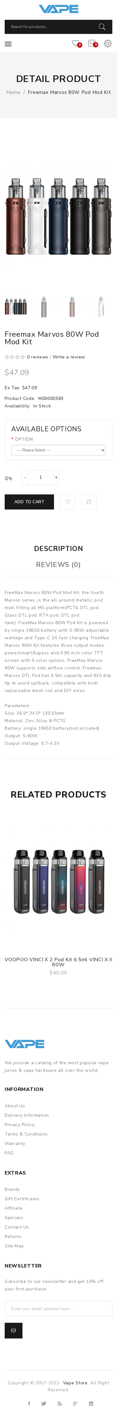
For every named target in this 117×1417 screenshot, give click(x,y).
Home (13, 92)
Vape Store (75, 1383)
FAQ (9, 1153)
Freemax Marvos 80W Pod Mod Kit (69, 92)
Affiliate (13, 1208)
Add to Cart (29, 502)
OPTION (24, 439)
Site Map (14, 1246)
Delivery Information (27, 1115)
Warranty (15, 1144)
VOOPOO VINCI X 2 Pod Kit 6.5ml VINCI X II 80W (58, 962)
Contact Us (17, 1227)
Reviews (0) (58, 565)
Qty (8, 478)
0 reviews (37, 357)
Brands (12, 1189)
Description (58, 548)
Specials (14, 1218)
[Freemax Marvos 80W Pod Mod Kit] (16, 307)
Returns (13, 1237)
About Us (15, 1106)
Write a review (69, 357)
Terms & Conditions (26, 1134)
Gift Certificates (22, 1199)
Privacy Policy (20, 1125)
